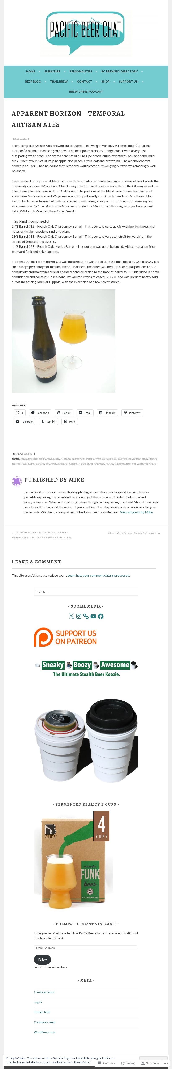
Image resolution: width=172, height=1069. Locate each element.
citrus (144, 458)
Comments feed (44, 1022)
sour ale (109, 463)
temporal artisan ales (125, 463)
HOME (30, 71)
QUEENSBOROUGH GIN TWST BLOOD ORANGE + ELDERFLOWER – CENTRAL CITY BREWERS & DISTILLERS (41, 535)
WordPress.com (44, 1032)
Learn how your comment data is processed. (99, 575)
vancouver (142, 463)
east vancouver (19, 463)
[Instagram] (78, 616)
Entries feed (42, 1012)
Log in (38, 1002)
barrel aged (44, 458)
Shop (105, 81)
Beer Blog (33, 81)
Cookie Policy (81, 1062)
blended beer (66, 458)
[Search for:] (86, 592)
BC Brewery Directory (119, 71)
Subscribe (52, 71)
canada (137, 458)
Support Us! (128, 81)
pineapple (62, 463)
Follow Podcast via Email (86, 924)
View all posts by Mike (136, 512)
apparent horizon (29, 458)
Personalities (80, 71)
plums (90, 463)
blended (55, 458)
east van (152, 458)
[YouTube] (93, 616)
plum (83, 463)
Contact (84, 81)
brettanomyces (93, 458)
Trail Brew (59, 81)
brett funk (79, 458)
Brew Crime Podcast (86, 91)
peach (53, 463)
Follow (42, 959)
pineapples (74, 463)
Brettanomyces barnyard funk (117, 458)
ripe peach (99, 463)
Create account (44, 992)
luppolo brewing (36, 463)
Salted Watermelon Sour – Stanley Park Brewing (132, 532)
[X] (71, 616)
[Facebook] (100, 616)
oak (47, 463)
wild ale (152, 463)
